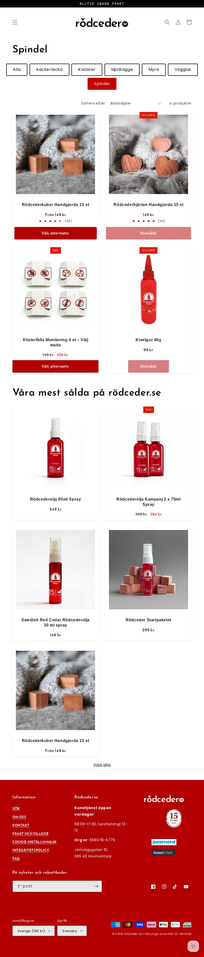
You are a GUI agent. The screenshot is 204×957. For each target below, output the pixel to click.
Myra (154, 69)
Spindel (101, 84)
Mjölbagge (122, 69)
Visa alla (102, 764)
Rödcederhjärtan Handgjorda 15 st (148, 205)
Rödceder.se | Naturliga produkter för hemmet (158, 934)
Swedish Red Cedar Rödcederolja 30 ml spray (55, 622)
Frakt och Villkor (30, 833)
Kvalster (87, 69)
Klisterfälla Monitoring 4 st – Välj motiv (55, 342)
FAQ (16, 858)
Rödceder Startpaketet (148, 620)
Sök (16, 808)
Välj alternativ (55, 233)
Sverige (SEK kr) (31, 931)
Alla (17, 69)
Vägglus (183, 69)
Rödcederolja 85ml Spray (55, 499)
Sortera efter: (93, 103)
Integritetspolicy (30, 850)
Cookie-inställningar (34, 842)
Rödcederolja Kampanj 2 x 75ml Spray (148, 502)
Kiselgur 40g (148, 340)
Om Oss (19, 817)
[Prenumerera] (96, 886)
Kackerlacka (49, 69)
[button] (14, 22)
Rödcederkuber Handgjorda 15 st (55, 205)
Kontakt (20, 825)
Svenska (69, 931)
